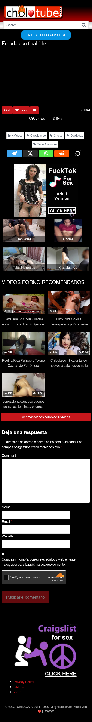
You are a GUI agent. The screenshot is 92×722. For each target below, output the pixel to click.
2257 (17, 691)
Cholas (57, 135)
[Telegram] (14, 153)
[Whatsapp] (46, 153)
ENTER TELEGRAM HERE (46, 35)
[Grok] (77, 153)
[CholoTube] (33, 11)
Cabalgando (38, 135)
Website (7, 536)
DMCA (19, 686)
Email (7, 521)
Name (7, 507)
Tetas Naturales (47, 144)
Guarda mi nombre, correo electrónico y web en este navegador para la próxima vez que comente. (38, 562)
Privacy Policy (24, 681)
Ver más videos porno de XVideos (46, 416)
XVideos (16, 135)
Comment (9, 455)
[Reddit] (61, 153)
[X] (30, 153)
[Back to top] (84, 712)
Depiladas (76, 135)
